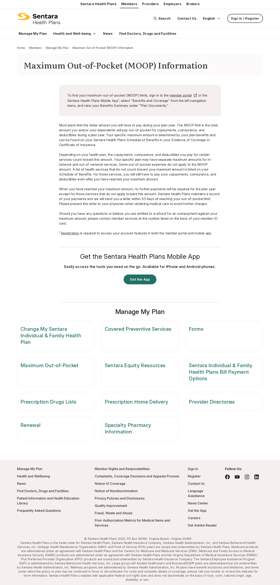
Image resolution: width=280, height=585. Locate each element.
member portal (181, 95)
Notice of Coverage (110, 484)
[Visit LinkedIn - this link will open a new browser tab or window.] (256, 477)
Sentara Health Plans (98, 4)
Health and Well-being (72, 34)
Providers (150, 4)
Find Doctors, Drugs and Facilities (147, 34)
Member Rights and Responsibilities (122, 469)
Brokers (193, 4)
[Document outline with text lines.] (38, 18)
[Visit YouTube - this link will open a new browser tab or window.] (237, 477)
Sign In (193, 469)
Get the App (140, 279)
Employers (172, 4)
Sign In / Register (245, 18)
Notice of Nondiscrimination (116, 491)
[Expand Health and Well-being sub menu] (94, 33)
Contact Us (186, 18)
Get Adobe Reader (202, 525)
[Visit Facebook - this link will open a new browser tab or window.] (227, 477)
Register (194, 476)
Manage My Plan (33, 34)
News (108, 34)
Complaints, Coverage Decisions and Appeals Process (137, 476)
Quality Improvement (111, 506)
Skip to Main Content (6, 6)
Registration (70, 233)
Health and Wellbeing (33, 476)
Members (129, 4)
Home (21, 48)
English (209, 18)
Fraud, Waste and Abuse (113, 513)
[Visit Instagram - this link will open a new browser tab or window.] (247, 477)
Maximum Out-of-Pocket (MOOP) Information (103, 48)
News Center (198, 503)
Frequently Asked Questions (39, 511)
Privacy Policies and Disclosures (120, 498)
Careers (194, 518)
